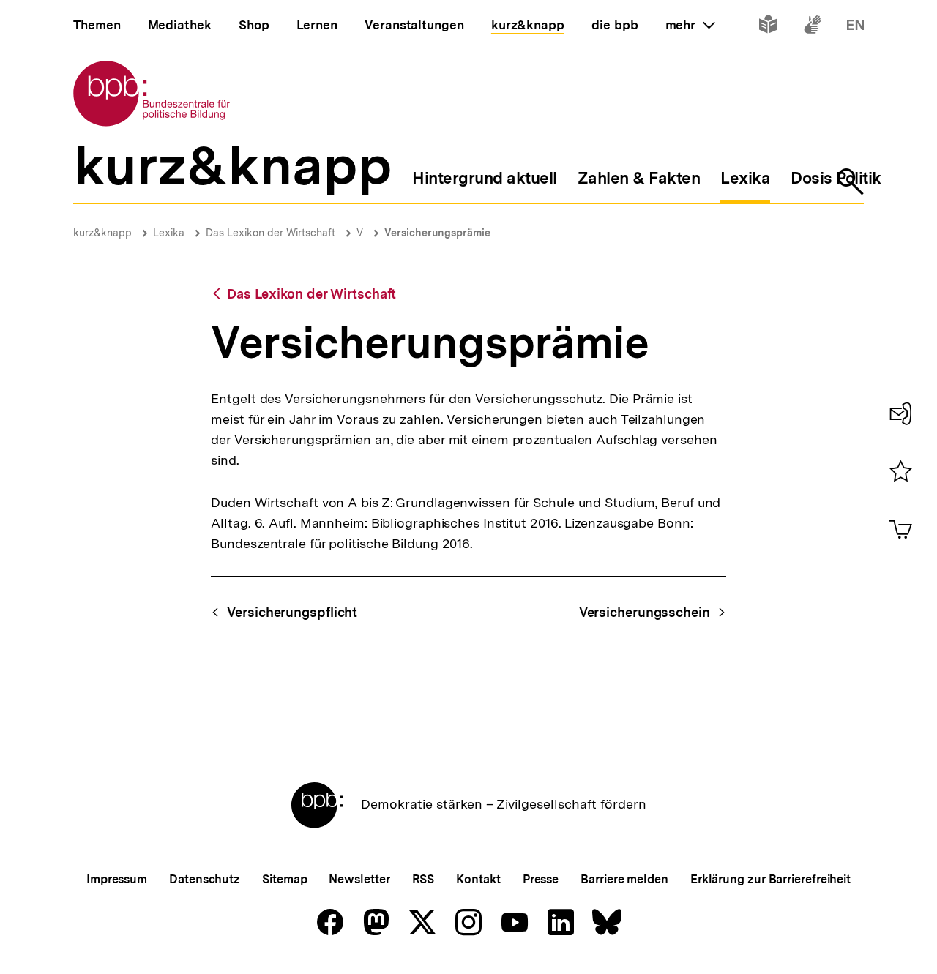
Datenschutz (204, 879)
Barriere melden (624, 879)
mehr (690, 25)
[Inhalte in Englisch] (855, 27)
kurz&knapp (102, 233)
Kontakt (478, 879)
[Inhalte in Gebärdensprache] (812, 27)
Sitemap (284, 879)
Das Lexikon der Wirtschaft (270, 233)
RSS (423, 879)
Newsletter (359, 879)
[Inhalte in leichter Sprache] (768, 27)
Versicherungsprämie (437, 233)
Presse (541, 879)
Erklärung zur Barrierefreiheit (770, 879)
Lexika (168, 233)
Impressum (116, 879)
